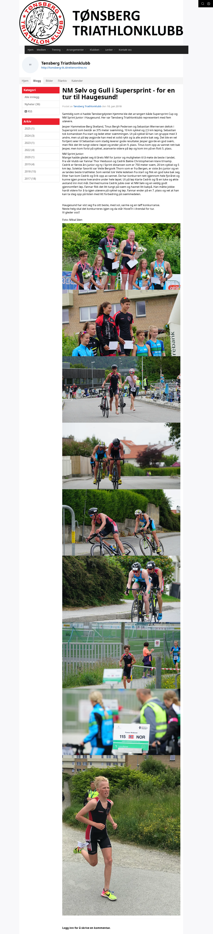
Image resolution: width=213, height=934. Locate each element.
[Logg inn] (209, 4)
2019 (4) (29, 164)
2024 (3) (29, 135)
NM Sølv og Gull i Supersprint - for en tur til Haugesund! (118, 93)
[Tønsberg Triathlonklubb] (101, 23)
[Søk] (203, 4)
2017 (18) (30, 178)
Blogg (37, 81)
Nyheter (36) (32, 104)
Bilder (49, 81)
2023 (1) (29, 143)
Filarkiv (62, 81)
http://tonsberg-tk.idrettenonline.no (64, 67)
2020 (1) (29, 157)
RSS (29, 111)
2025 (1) (29, 128)
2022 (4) (29, 150)
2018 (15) (30, 171)
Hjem (30, 49)
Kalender (77, 81)
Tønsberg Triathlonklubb (87, 106)
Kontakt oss (125, 49)
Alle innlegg (32, 97)
